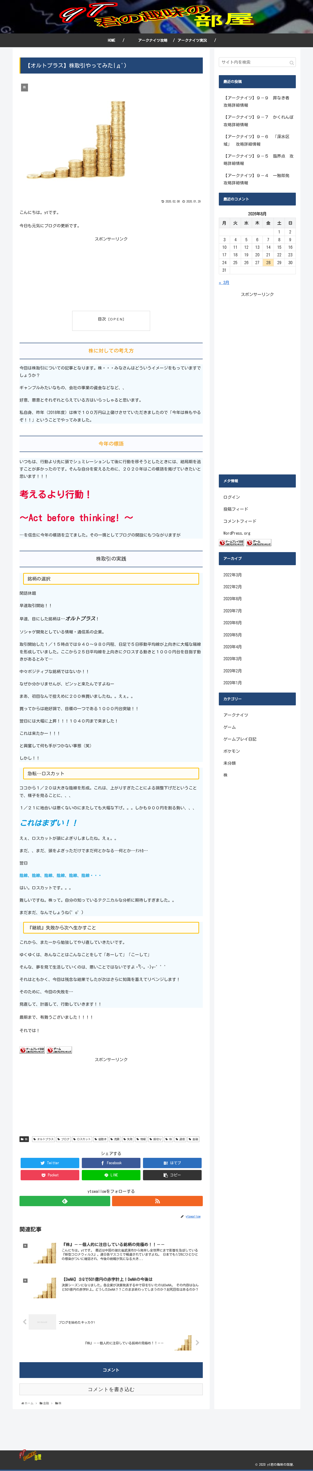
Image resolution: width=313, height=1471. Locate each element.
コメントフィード (239, 521)
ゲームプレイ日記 (239, 739)
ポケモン (231, 751)
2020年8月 (232, 599)
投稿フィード (235, 509)
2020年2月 (232, 671)
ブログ (64, 1139)
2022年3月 (232, 575)
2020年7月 (232, 611)
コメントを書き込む (111, 1389)
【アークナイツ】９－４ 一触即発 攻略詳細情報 (258, 179)
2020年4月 (232, 647)
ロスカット (83, 1139)
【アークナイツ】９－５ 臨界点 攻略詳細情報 (258, 159)
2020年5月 (232, 635)
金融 (194, 1139)
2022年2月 (232, 587)
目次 (102, 319)
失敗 (129, 1139)
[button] (292, 62)
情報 (142, 1139)
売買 (116, 1139)
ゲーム (229, 727)
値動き (102, 1139)
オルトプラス (45, 1139)
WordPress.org (236, 533)
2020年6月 (232, 623)
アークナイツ (235, 715)
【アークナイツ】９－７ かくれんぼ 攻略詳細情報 (259, 120)
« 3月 (224, 282)
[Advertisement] (65, 275)
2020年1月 (232, 683)
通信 (181, 1139)
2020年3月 (232, 659)
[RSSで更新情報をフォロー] (157, 1201)
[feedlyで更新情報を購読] (64, 1201)
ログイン (231, 497)
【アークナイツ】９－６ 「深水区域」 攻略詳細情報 (256, 140)
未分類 (229, 763)
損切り (157, 1139)
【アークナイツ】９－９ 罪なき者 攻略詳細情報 (258, 101)
